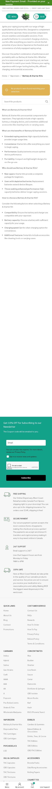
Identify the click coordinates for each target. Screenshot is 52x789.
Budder (30, 660)
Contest (7, 624)
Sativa (6, 665)
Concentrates (34, 651)
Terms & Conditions (35, 643)
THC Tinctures (9, 772)
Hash (29, 707)
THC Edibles (32, 741)
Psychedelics (10, 746)
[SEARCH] (47, 101)
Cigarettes (33, 779)
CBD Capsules (9, 767)
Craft (5, 674)
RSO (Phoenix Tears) (36, 712)
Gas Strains (8, 670)
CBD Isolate (32, 693)
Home (4, 75)
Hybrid (6, 660)
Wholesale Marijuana (12, 712)
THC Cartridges (9, 733)
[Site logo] (26, 16)
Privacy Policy (33, 634)
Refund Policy (33, 639)
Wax (29, 655)
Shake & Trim (9, 707)
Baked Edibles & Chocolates (34, 730)
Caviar (30, 679)
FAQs (29, 615)
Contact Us (32, 610)
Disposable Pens (10, 729)
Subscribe (26, 477)
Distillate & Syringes (36, 688)
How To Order (33, 624)
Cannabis (8, 651)
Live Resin (31, 670)
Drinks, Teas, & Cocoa (36, 736)
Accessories (33, 758)
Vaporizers (14, 75)
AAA (5, 684)
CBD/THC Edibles (34, 750)
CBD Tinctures (9, 777)
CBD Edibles (32, 745)
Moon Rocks (32, 698)
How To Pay (32, 629)
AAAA (5, 679)
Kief (29, 702)
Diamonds (31, 684)
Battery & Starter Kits (12, 724)
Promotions (8, 629)
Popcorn (7, 698)
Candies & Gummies (35, 724)
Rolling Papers (33, 772)
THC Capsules (9, 762)
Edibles (31, 719)
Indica (6, 655)
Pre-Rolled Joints (11, 702)
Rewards (31, 620)
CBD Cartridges (9, 738)
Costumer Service (36, 606)
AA (4, 688)
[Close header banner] (48, 3)
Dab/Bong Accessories (37, 767)
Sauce (30, 674)
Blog (5, 620)
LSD (5, 750)
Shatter (30, 665)
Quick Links (9, 606)
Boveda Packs (33, 762)
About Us (7, 615)
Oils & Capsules (11, 758)
